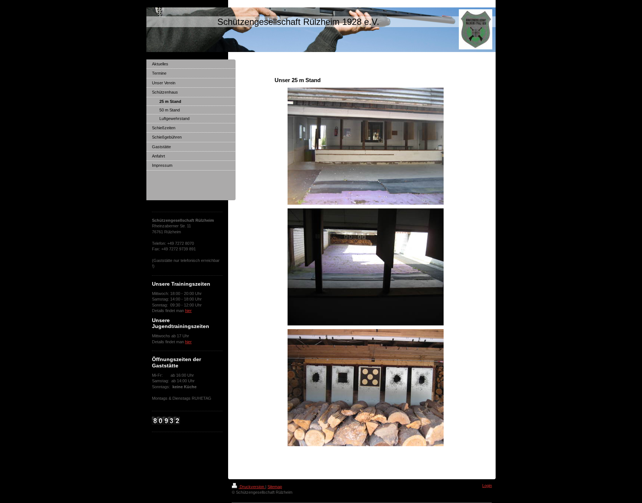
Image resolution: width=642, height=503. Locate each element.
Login (487, 485)
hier (188, 310)
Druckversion (252, 486)
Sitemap (275, 486)
